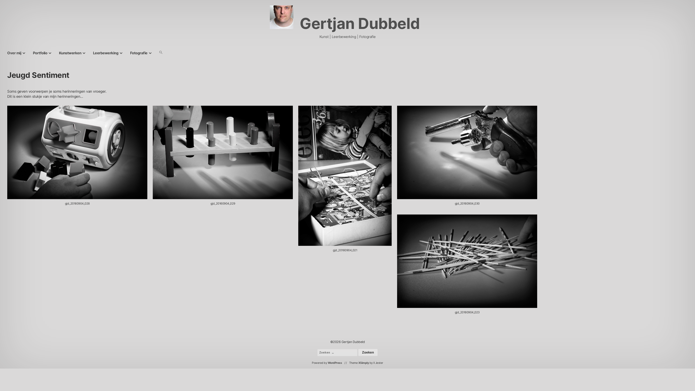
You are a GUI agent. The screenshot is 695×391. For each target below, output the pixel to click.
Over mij (14, 53)
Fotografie (139, 53)
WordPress (335, 363)
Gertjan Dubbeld (360, 23)
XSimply (363, 363)
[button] (160, 52)
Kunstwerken (70, 53)
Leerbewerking (106, 53)
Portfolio (40, 53)
